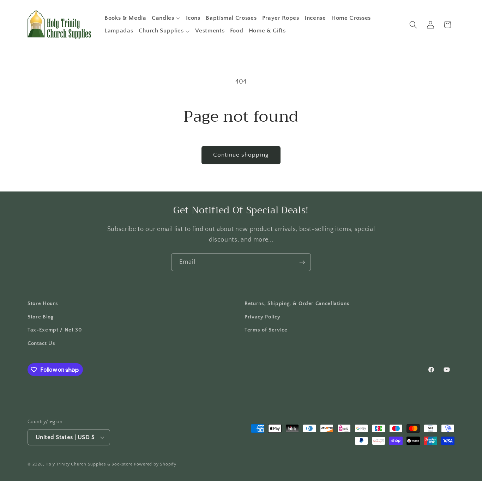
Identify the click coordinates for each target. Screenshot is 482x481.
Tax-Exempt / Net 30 (55, 330)
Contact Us (41, 343)
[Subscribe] (302, 262)
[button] (166, 18)
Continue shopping (241, 155)
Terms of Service (266, 330)
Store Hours (43, 303)
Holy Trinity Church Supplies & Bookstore (89, 464)
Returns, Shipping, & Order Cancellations (297, 303)
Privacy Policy (262, 317)
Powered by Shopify (155, 464)
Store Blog (41, 317)
